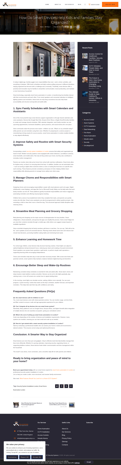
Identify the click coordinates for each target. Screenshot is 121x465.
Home (41, 27)
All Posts (47, 27)
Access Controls (43, 435)
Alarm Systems (89, 123)
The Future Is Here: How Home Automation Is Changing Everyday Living (95, 82)
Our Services (66, 432)
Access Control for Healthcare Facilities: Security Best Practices (96, 57)
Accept (89, 462)
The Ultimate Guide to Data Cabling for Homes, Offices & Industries (95, 96)
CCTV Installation (90, 126)
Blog (63, 435)
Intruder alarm (88, 139)
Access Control (89, 120)
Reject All (25, 457)
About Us (65, 428)
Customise (12, 457)
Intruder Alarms (43, 438)
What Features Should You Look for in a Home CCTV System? (38, 378)
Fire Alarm (87, 132)
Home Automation (90, 136)
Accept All (37, 457)
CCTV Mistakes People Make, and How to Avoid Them (96, 69)
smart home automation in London (62, 370)
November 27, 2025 (94, 88)
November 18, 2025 (94, 102)
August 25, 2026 (93, 62)
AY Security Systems (52, 455)
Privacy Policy (66, 438)
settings (77, 463)
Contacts (65, 445)
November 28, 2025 (94, 74)
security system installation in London (37, 151)
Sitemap (64, 441)
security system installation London (27, 386)
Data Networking (89, 129)
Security (86, 142)
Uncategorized (89, 145)
